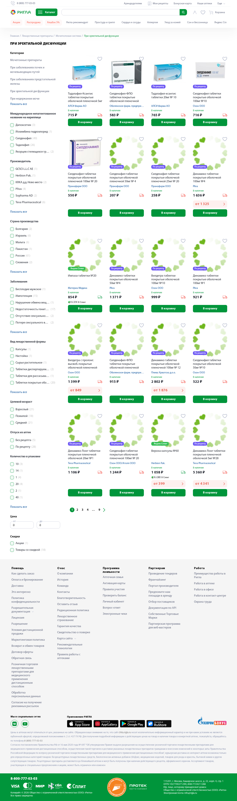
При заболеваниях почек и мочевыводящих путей (27, 70)
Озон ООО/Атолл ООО (123, 463)
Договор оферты (22, 652)
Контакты (63, 592)
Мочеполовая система (68, 36)
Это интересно (21, 592)
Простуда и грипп (105, 22)
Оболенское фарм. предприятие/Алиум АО (134, 106)
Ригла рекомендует (77, 22)
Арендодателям (133, 3)
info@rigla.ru (190, 793)
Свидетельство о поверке (73, 632)
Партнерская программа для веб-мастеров (164, 625)
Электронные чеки (115, 613)
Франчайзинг (157, 579)
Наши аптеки (204, 3)
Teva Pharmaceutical (79, 463)
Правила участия (114, 589)
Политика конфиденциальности (25, 600)
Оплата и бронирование (27, 579)
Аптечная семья (113, 577)
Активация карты (114, 583)
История (62, 579)
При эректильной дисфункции (29, 91)
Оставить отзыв (67, 604)
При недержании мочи (24, 98)
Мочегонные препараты (26, 60)
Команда (63, 585)
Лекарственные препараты (37, 36)
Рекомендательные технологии (69, 646)
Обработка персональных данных (26, 694)
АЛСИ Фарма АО (77, 106)
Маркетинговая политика (28, 639)
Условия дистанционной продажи (27, 632)
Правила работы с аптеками (68, 656)
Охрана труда (203, 601)
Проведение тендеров (162, 573)
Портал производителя (163, 585)
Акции (16, 22)
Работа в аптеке (204, 583)
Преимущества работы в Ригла (210, 575)
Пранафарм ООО (77, 186)
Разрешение (19, 623)
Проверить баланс (114, 595)
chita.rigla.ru (125, 732)
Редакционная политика (73, 610)
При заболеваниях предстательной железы (33, 81)
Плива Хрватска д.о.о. (163, 372)
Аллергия (152, 22)
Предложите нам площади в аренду (160, 594)
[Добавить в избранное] (100, 59)
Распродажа (34, 22)
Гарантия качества (69, 626)
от (14, 521)
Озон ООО (199, 106)
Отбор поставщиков (161, 601)
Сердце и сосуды (131, 22)
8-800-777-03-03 (24, 779)
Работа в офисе (204, 589)
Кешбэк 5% (53, 22)
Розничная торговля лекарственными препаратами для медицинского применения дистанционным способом (24, 675)
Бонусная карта (183, 3)
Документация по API (162, 608)
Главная (14, 36)
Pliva (195, 186)
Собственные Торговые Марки (163, 616)
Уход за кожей (173, 22)
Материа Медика (77, 288)
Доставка (17, 585)
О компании (65, 573)
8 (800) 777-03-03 (33, 741)
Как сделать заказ (22, 573)
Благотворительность (71, 598)
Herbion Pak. (158, 463)
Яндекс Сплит (222, 22)
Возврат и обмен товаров (27, 646)
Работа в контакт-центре (210, 595)
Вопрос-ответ (112, 607)
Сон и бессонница (197, 22)
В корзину (85, 122)
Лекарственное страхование (67, 618)
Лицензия (17, 617)
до (41, 521)
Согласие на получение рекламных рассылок (26, 704)
